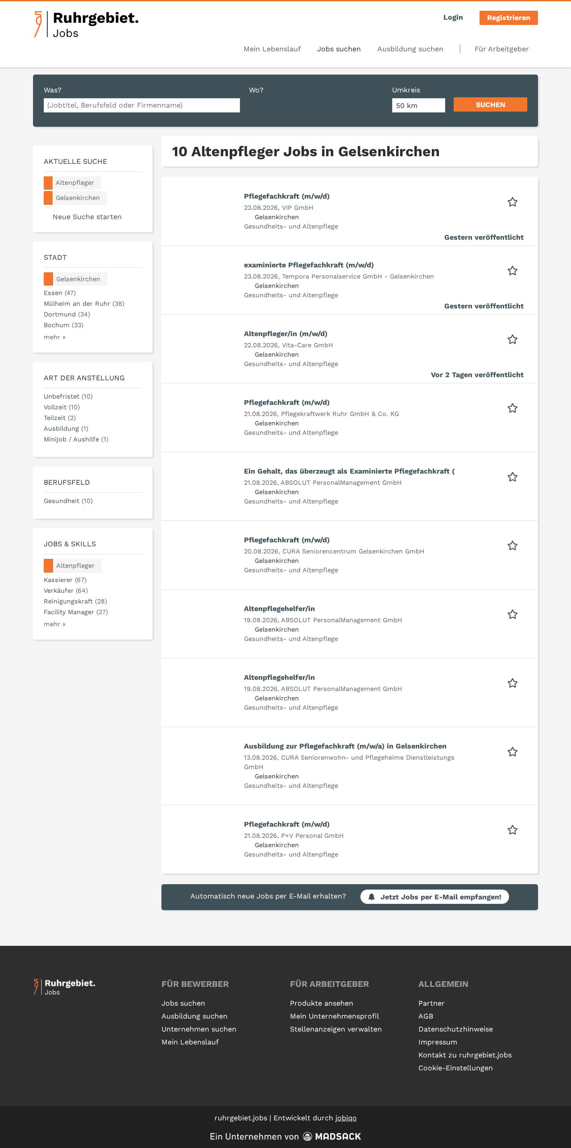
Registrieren (508, 17)
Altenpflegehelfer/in (279, 608)
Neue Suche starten (87, 216)
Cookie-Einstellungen (455, 1068)
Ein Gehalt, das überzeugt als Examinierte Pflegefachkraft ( (349, 471)
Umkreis (406, 90)
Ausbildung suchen (410, 49)
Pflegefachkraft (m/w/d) (287, 196)
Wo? (256, 90)
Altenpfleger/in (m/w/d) (285, 333)
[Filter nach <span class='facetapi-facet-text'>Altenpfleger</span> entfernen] (48, 183)
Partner (431, 1003)
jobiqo (346, 1118)
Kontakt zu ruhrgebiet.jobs (465, 1055)
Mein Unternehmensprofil (334, 1016)
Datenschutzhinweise (455, 1029)
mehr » (55, 337)
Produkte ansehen (321, 1003)
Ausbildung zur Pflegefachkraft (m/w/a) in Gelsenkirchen (345, 746)
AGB (425, 1016)
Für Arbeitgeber (502, 49)
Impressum (437, 1042)
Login (453, 17)
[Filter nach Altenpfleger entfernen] (49, 566)
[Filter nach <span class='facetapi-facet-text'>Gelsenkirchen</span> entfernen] (48, 198)
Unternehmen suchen (198, 1029)
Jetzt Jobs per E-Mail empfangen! (441, 897)
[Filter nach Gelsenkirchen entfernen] (49, 279)
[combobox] (142, 105)
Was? (53, 90)
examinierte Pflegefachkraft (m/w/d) (309, 265)
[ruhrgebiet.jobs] (86, 24)
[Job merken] (515, 201)
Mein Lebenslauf (272, 49)
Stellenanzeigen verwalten (336, 1029)
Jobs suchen (339, 49)
